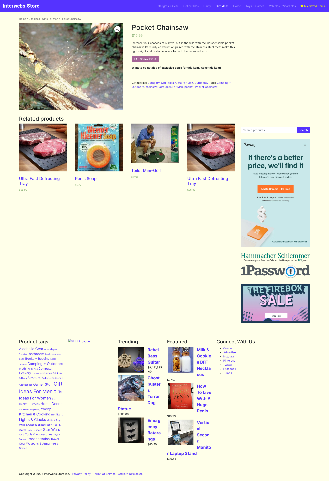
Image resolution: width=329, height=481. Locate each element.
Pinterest (229, 360)
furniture (34, 378)
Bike (58, 354)
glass (54, 399)
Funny (207, 6)
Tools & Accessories (38, 434)
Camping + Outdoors (45, 364)
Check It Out (147, 59)
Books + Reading (37, 358)
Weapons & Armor (38, 443)
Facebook (229, 368)
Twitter (227, 364)
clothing (24, 368)
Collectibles (191, 6)
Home (237, 6)
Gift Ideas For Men (171, 87)
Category (154, 82)
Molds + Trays (54, 420)
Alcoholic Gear (31, 349)
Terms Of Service (104, 474)
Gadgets (46, 378)
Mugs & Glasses (28, 424)
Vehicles (274, 6)
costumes (46, 373)
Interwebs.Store (21, 6)
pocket (188, 87)
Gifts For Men (50, 18)
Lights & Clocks (32, 419)
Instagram (229, 356)
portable (31, 430)
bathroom (36, 354)
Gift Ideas (222, 6)
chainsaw (151, 87)
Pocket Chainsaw (206, 87)
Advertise (229, 352)
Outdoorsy (201, 82)
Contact (228, 348)
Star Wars (51, 429)
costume (35, 373)
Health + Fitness (29, 404)
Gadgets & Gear (168, 6)
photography (45, 424)
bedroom (50, 354)
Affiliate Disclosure (130, 474)
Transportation (38, 439)
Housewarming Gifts (29, 409)
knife (53, 415)
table (21, 434)
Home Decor (51, 404)
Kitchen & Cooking (34, 414)
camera (23, 364)
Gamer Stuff (43, 384)
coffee (34, 369)
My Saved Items (314, 6)
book (21, 358)
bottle (53, 359)
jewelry (45, 409)
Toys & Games (255, 6)
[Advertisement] (275, 41)
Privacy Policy (81, 474)
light (59, 414)
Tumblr (227, 373)
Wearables (289, 6)
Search (303, 130)
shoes (39, 430)
